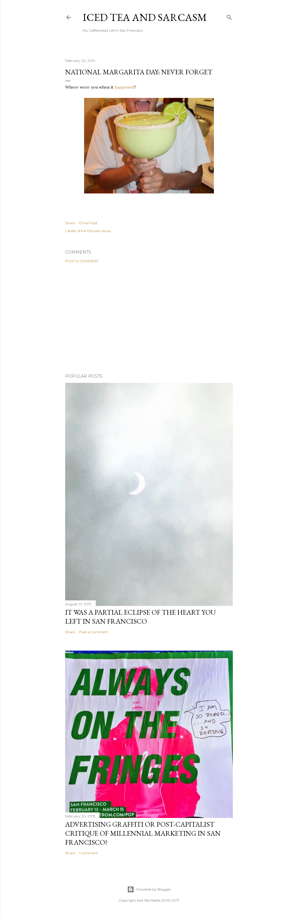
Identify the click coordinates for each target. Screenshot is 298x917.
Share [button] (70, 223)
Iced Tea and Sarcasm (145, 17)
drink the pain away (94, 231)
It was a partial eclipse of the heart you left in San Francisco (140, 617)
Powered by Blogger (153, 889)
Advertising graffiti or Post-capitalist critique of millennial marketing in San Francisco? (143, 833)
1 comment (88, 853)
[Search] (229, 16)
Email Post (88, 223)
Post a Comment (82, 261)
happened (124, 87)
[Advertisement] (149, 318)
